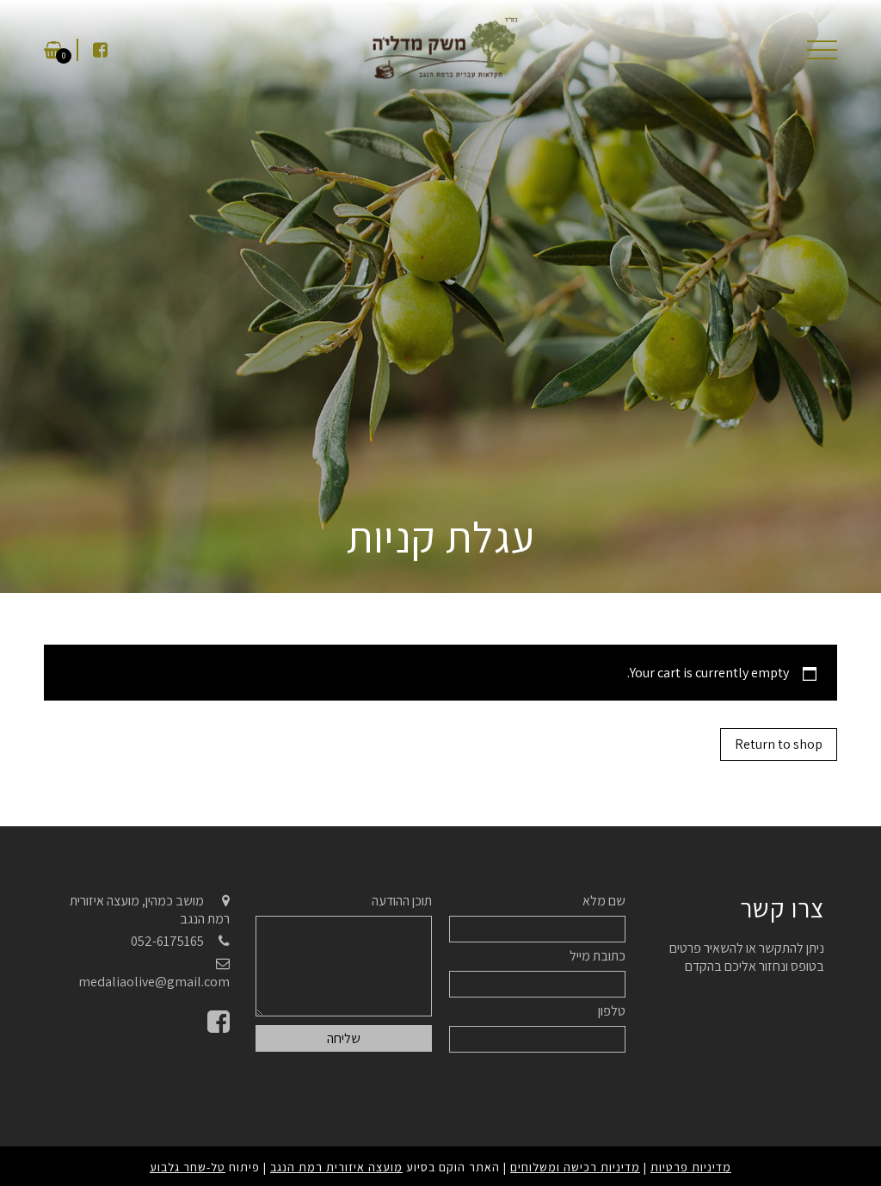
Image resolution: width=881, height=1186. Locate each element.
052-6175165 (167, 941)
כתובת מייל (597, 956)
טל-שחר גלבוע (187, 1167)
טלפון (611, 1011)
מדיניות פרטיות (690, 1167)
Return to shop (778, 744)
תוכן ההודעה (402, 901)
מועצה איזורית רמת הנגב (336, 1167)
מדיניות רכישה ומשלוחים (575, 1167)
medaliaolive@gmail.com (154, 982)
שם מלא (603, 901)
